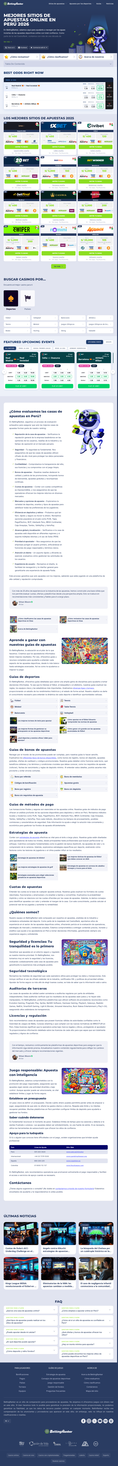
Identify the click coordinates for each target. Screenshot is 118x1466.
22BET (10, 372)
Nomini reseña (58, 257)
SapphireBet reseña (21, 151)
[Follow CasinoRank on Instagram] (89, 1421)
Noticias (109, 3)
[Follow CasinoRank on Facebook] (83, 1421)
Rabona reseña (95, 220)
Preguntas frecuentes (55, 1391)
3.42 (61, 373)
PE (6, 1421)
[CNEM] (57, 1443)
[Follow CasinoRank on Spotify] (105, 1421)
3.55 (61, 376)
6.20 (25, 373)
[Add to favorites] (6, 85)
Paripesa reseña (58, 185)
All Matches (9, 348)
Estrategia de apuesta (55, 1374)
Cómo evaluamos (92, 1378)
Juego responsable (56, 1382)
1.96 (55, 373)
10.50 (32, 373)
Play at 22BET (21, 386)
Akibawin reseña (95, 257)
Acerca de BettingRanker (92, 1374)
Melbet (10, 380)
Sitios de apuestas (56, 3)
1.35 (91, 376)
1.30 (18, 376)
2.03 (55, 376)
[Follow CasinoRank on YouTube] (100, 1421)
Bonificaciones (22, 1374)
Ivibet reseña (95, 151)
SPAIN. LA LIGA (24, 348)
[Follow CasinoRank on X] (94, 1421)
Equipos (22, 1391)
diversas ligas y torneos (83, 688)
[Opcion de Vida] (38, 1443)
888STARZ (10, 376)
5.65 (98, 373)
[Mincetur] (21, 1443)
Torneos (22, 1387)
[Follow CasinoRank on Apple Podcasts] (111, 1421)
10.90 (32, 376)
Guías (98, 3)
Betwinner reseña (95, 185)
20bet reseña (21, 185)
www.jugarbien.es (73, 1161)
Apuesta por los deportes (80, 3)
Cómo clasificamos (92, 1382)
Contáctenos (92, 1387)
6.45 (25, 376)
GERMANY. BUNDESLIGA (78, 348)
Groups (108, 342)
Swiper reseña (21, 257)
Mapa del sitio (92, 1391)
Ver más (57, 266)
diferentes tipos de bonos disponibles (39, 758)
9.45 (105, 376)
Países (22, 1382)
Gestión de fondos (56, 1387)
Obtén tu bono (21, 147)
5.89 (98, 376)
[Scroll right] (113, 371)
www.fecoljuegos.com (75, 1165)
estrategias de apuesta (29, 837)
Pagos (22, 1378)
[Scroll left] (4, 371)
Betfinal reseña (21, 220)
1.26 (18, 373)
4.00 (68, 373)
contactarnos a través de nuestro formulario (74, 1188)
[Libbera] (71, 1443)
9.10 (105, 373)
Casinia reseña (58, 220)
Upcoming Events (94, 342)
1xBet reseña (58, 151)
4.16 (68, 376)
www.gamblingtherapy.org (76, 1156)
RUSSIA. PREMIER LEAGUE (42, 348)
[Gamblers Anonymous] (85, 1443)
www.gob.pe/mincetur (75, 1152)
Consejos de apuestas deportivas (55, 1378)
